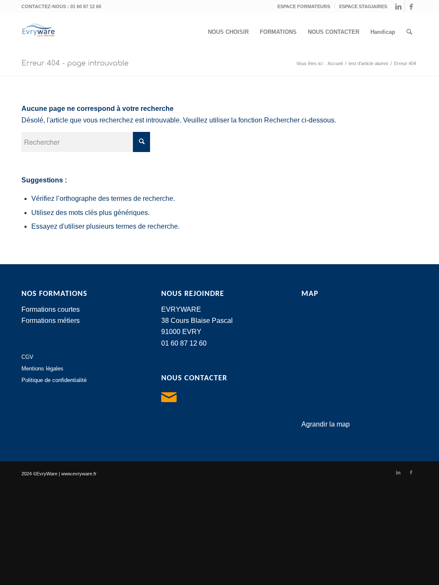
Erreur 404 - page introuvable (75, 63)
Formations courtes (50, 309)
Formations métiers (50, 320)
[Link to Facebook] (411, 6)
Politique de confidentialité (54, 380)
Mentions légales (42, 368)
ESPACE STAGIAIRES (363, 6)
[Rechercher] (409, 32)
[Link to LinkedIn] (398, 6)
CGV (27, 357)
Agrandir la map (325, 424)
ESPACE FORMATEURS (303, 6)
